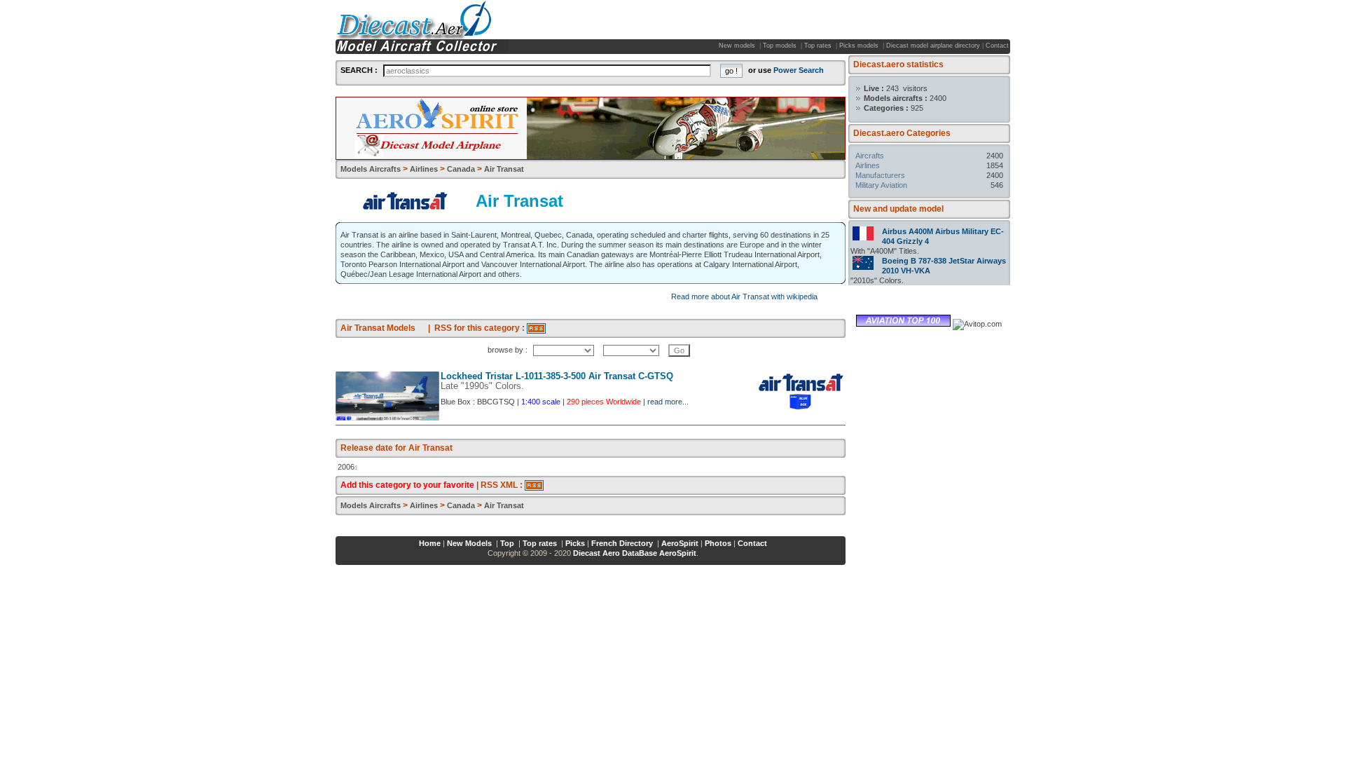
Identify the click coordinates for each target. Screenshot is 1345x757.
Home (430, 543)
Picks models (860, 45)
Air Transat (504, 169)
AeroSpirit (679, 543)
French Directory (623, 543)
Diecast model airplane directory (933, 45)
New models (738, 45)
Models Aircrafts (370, 169)
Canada (461, 169)
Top (508, 543)
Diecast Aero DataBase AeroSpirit (634, 553)
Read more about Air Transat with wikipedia (744, 296)
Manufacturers (880, 175)
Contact (997, 45)
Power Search (798, 70)
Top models (781, 45)
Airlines (867, 165)
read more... (668, 401)
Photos (718, 543)
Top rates (819, 45)
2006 (346, 467)
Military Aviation (881, 185)
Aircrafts (869, 155)
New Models (470, 543)
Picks (575, 543)
